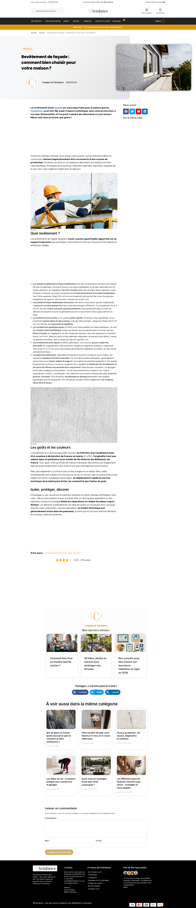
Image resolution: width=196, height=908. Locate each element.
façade (58, 107)
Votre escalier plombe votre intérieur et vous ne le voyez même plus (96, 736)
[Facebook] (126, 111)
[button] (160, 21)
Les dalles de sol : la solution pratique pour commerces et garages (60, 782)
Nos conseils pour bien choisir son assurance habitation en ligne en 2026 (129, 665)
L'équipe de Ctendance (96, 625)
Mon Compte (146, 13)
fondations (37, 111)
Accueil (33, 33)
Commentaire (51, 818)
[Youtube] (138, 111)
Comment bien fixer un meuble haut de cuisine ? (61, 662)
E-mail (99, 841)
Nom (47, 841)
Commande (160, 13)
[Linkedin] (145, 111)
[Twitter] (132, 111)
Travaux (42, 33)
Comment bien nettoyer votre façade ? (62, 553)
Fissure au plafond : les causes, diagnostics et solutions (128, 736)
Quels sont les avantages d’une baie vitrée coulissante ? (94, 782)
